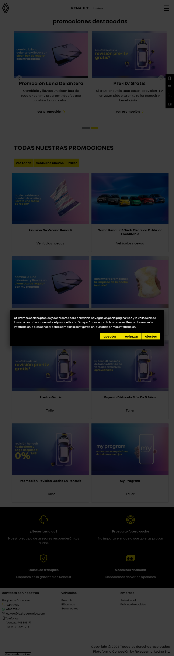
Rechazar (130, 336)
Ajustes (151, 336)
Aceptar (110, 336)
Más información (124, 326)
